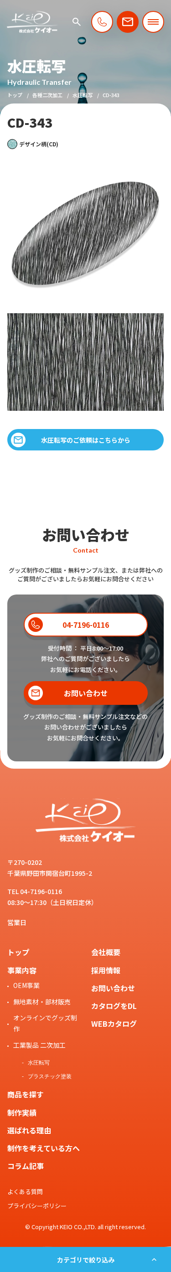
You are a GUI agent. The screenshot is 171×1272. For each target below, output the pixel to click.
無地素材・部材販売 (42, 1001)
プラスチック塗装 (50, 1076)
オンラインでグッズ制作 (45, 1023)
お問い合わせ (113, 987)
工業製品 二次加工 (39, 1045)
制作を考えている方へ (43, 1148)
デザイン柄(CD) (38, 144)
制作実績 (21, 1112)
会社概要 (105, 951)
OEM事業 (26, 985)
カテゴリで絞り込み (85, 1259)
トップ (14, 94)
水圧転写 (83, 94)
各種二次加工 (47, 94)
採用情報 (105, 970)
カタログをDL (114, 1005)
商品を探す (25, 1094)
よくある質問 (25, 1191)
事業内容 (21, 970)
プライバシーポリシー (37, 1205)
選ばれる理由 (29, 1130)
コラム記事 (25, 1165)
